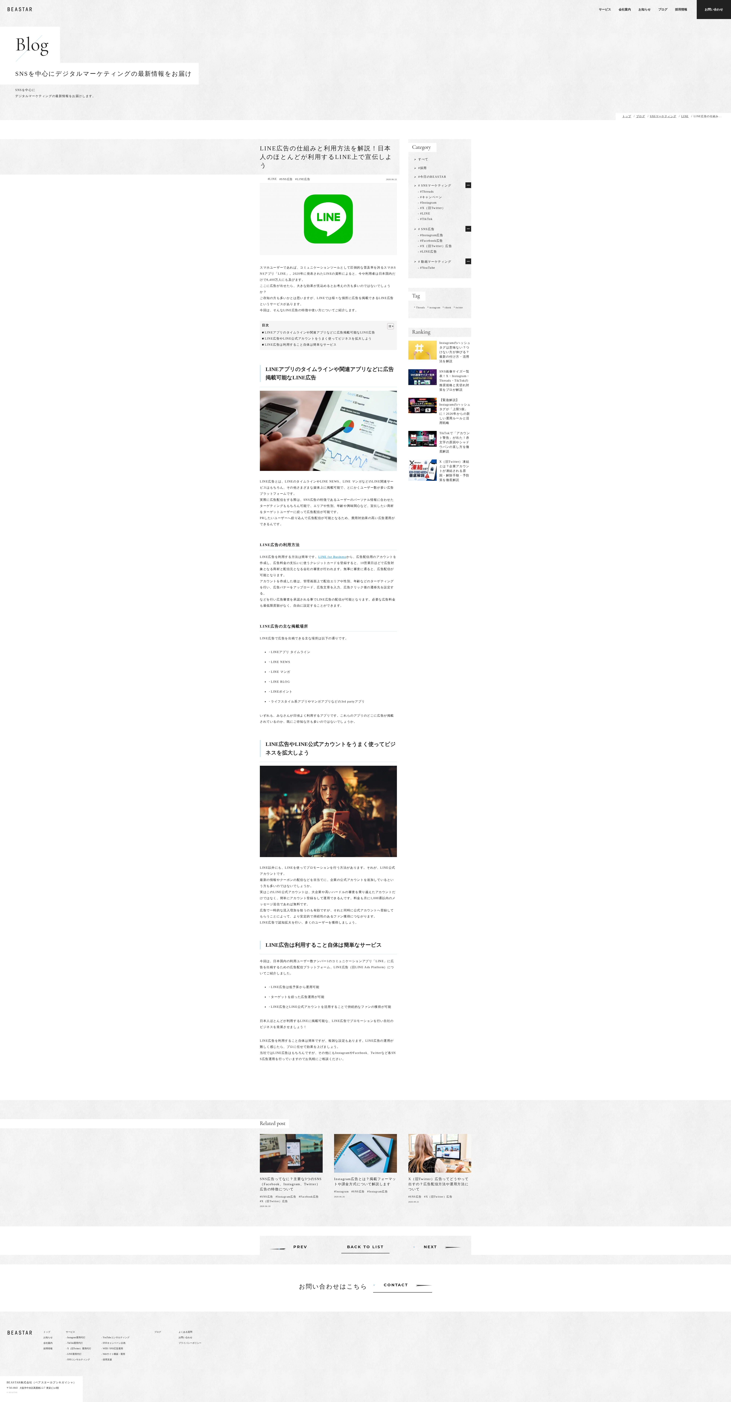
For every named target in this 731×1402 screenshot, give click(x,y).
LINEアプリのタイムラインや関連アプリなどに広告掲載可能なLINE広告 (320, 332)
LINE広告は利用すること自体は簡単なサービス (301, 344)
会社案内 (625, 9)
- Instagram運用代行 (75, 1337)
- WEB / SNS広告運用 (112, 1348)
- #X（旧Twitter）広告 (435, 246)
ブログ (662, 9)
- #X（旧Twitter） (431, 208)
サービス (605, 9)
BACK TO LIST (365, 1247)
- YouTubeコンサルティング (115, 1337)
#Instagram (341, 1191)
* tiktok (447, 307)
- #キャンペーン (430, 197)
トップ (46, 1332)
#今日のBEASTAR (432, 176)
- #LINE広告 (427, 251)
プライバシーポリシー (190, 1343)
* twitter (458, 307)
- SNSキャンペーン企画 (113, 1343)
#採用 (422, 168)
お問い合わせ (714, 9)
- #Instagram (427, 202)
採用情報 (681, 9)
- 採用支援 (106, 1359)
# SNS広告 (426, 229)
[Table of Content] (390, 326)
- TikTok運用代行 (74, 1343)
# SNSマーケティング (434, 185)
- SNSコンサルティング (78, 1359)
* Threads (419, 307)
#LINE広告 (302, 179)
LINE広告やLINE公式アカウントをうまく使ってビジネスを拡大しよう (318, 338)
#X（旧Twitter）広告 (274, 1201)
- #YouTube (426, 267)
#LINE (272, 179)
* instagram (433, 307)
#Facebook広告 (309, 1196)
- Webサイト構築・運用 (113, 1354)
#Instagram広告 (286, 1196)
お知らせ (644, 9)
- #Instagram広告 (430, 235)
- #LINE (424, 213)
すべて (423, 159)
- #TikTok (425, 219)
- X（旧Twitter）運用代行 (78, 1348)
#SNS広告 (286, 179)
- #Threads (426, 191)
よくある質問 (185, 1332)
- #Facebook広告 (430, 240)
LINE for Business (332, 556)
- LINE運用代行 (73, 1354)
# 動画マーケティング (434, 261)
